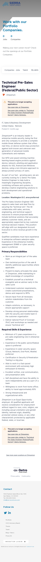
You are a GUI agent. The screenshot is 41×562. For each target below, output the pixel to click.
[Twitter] (5, 513)
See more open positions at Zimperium (20, 455)
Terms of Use (30, 546)
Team (8, 529)
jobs (18, 70)
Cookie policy (26, 476)
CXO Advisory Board (13, 523)
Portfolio (8, 520)
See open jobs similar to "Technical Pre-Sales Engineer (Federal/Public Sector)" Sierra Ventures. (21, 112)
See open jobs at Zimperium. (18, 107)
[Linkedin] (9, 513)
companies (9, 70)
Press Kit (9, 536)
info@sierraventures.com (11, 500)
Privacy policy (15, 476)
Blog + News (10, 532)
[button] (14, 541)
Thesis (8, 526)
